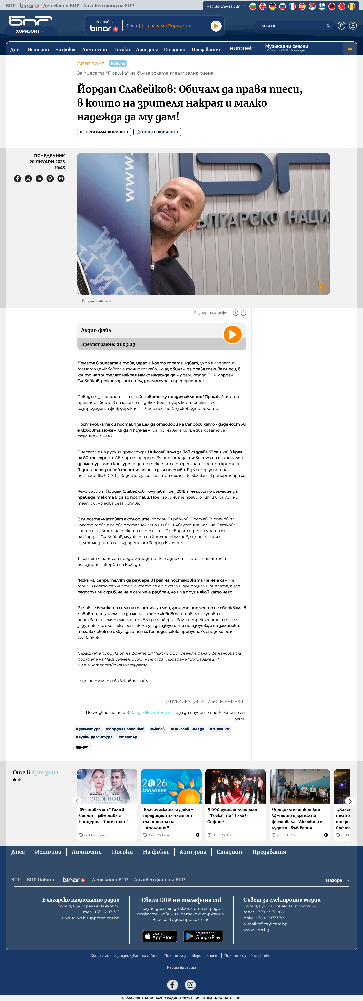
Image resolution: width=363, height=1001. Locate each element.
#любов (157, 729)
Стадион (229, 852)
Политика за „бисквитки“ (248, 955)
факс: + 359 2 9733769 (264, 918)
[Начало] (30, 21)
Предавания (269, 852)
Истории (48, 852)
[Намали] (243, 313)
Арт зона (91, 63)
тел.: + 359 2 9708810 (264, 912)
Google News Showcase (153, 712)
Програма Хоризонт (107, 132)
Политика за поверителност (191, 955)
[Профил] (353, 25)
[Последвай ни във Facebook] (173, 985)
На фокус (156, 852)
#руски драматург (94, 737)
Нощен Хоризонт (160, 132)
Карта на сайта (181, 967)
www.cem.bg (256, 929)
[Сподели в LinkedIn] (39, 179)
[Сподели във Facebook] (17, 179)
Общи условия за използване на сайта (124, 955)
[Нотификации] (341, 25)
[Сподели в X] (28, 179)
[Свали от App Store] (160, 936)
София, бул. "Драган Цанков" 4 (89, 906)
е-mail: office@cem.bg (265, 924)
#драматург (88, 729)
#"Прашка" (220, 729)
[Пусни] (216, 26)
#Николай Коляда (187, 729)
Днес (18, 852)
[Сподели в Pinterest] (50, 179)
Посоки (122, 852)
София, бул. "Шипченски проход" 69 (280, 906)
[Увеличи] (236, 313)
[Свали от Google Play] (203, 936)
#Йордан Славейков (125, 729)
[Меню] (350, 48)
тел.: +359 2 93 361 (101, 912)
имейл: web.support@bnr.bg (91, 918)
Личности (87, 852)
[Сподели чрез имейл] (61, 179)
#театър (128, 737)
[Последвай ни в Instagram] (190, 985)
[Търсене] (328, 26)
